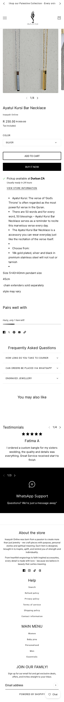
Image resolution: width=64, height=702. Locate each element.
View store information (22, 188)
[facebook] (24, 570)
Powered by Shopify (32, 694)
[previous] (3, 3)
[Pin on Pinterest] (14, 332)
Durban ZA (38, 178)
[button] (24, 332)
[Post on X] (9, 332)
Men (32, 651)
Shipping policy (32, 610)
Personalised (32, 645)
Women (32, 633)
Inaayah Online (10, 115)
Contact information (32, 616)
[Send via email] (19, 332)
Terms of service (32, 605)
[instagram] (29, 570)
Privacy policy (32, 599)
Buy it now (32, 166)
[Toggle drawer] (5, 18)
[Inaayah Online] (32, 18)
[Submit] (55, 685)
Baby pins (32, 639)
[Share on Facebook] (4, 332)
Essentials (32, 657)
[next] (60, 3)
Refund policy (32, 593)
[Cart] (59, 18)
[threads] (40, 570)
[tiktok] (34, 570)
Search (32, 587)
